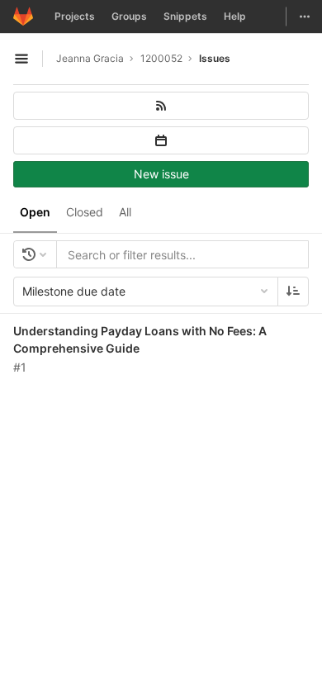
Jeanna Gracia (90, 58)
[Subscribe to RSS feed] (161, 106)
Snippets (185, 16)
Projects (74, 16)
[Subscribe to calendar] (161, 140)
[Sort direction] (293, 291)
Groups (129, 16)
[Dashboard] (23, 16)
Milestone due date (73, 291)
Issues (214, 58)
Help (235, 16)
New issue (161, 174)
